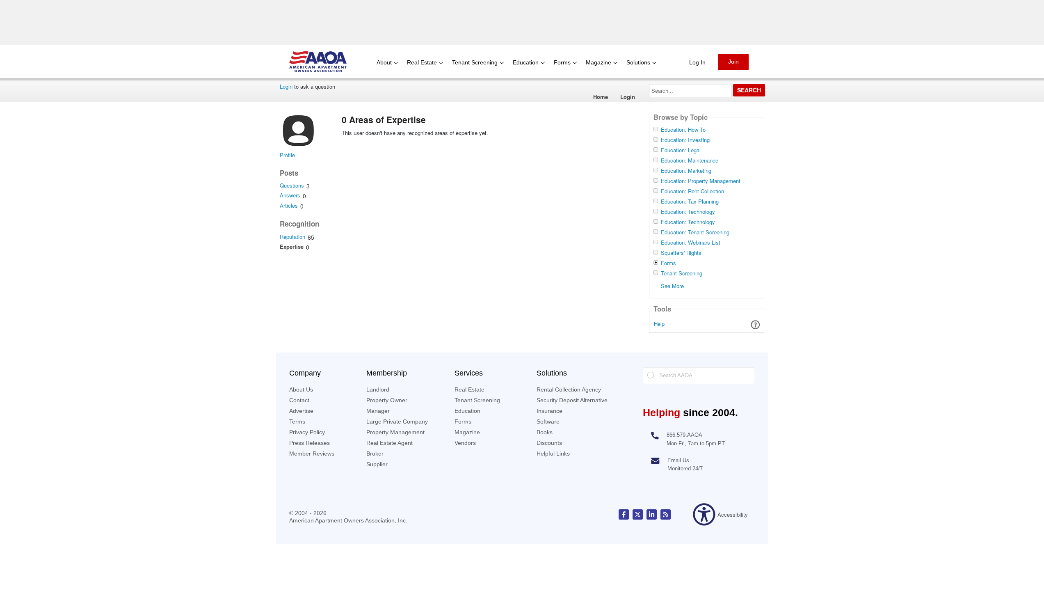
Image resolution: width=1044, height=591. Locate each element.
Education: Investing (685, 140)
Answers (290, 195)
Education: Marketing (686, 171)
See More (672, 285)
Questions (292, 185)
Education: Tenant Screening (695, 232)
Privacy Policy (307, 432)
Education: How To (683, 130)
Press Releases (309, 443)
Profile (287, 155)
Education (467, 411)
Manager (378, 411)
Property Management (395, 432)
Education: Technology (688, 212)
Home (600, 97)
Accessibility (732, 514)
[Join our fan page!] (624, 514)
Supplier (377, 464)
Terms (297, 421)
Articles (289, 205)
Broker (375, 453)
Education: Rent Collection (692, 191)
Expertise (292, 246)
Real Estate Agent (389, 443)
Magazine (467, 432)
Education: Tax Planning (690, 201)
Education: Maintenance (689, 160)
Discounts (549, 443)
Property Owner (386, 400)
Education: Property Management (700, 181)
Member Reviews (311, 453)
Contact (299, 400)
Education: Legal (681, 150)
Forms (668, 263)
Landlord (377, 389)
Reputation (292, 237)
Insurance (549, 411)
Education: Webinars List (690, 242)
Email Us (678, 460)
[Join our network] (652, 514)
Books (545, 432)
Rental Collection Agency (569, 389)
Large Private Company (397, 421)
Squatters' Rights (681, 253)
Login (286, 86)
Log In (697, 62)
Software (548, 421)
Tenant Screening (681, 273)
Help (659, 324)
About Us (301, 389)
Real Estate (469, 389)
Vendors (465, 443)
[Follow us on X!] (638, 514)
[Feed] (665, 514)
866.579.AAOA (684, 435)
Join (733, 61)
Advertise (301, 411)
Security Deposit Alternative (572, 400)
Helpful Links (553, 453)
